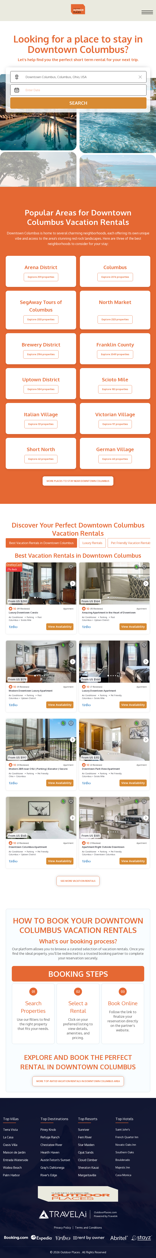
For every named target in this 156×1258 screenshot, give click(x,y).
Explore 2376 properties (115, 277)
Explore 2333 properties (40, 319)
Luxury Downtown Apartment (99, 690)
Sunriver (84, 1130)
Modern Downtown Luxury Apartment (31, 690)
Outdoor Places (70, 1252)
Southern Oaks (124, 1152)
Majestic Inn (122, 1167)
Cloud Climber (87, 1160)
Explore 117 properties (115, 424)
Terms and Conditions (88, 1227)
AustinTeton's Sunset (55, 1160)
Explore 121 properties (40, 424)
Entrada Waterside (15, 1160)
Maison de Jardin (14, 1152)
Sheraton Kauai (88, 1167)
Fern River (85, 1137)
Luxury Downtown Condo (23, 612)
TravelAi (112, 1216)
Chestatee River (51, 1145)
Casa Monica (123, 1175)
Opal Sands (86, 1152)
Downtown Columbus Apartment (28, 846)
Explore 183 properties (115, 389)
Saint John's (122, 1129)
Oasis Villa (10, 1145)
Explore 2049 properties (115, 354)
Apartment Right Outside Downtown (103, 846)
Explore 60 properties (115, 459)
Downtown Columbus (104, 854)
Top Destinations (54, 1119)
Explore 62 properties (40, 459)
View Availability (60, 626)
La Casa (8, 1137)
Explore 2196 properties (41, 354)
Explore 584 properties (41, 389)
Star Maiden (86, 1145)
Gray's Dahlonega (52, 1167)
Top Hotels (124, 1119)
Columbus (13, 620)
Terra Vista (10, 1130)
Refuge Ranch (50, 1137)
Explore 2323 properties (115, 319)
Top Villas (11, 1119)
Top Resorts (87, 1119)
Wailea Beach (12, 1167)
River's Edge (49, 1175)
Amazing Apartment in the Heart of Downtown (109, 612)
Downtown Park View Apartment (101, 768)
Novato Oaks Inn (125, 1144)
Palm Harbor (11, 1175)
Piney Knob (48, 1130)
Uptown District (101, 620)
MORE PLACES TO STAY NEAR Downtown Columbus (78, 481)
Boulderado (123, 1159)
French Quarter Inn (126, 1137)
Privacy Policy (62, 1227)
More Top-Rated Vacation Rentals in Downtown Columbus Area (78, 1081)
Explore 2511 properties (41, 277)
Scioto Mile (26, 620)
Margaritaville (87, 1175)
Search (78, 103)
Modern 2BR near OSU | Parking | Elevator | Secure (38, 768)
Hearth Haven (50, 1152)
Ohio (11, 776)
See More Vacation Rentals (78, 881)
